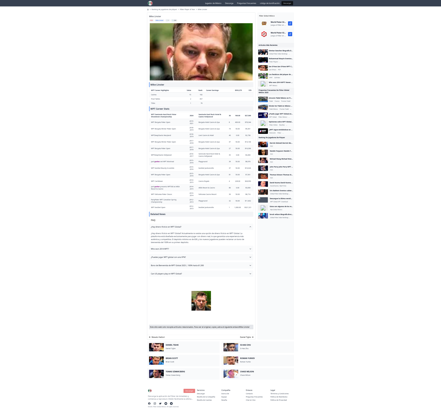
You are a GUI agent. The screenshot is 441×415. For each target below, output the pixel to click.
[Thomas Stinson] (263, 176)
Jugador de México (213, 3)
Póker (279, 133)
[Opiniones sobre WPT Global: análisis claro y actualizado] (263, 123)
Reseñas (282, 125)
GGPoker (277, 78)
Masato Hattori (158, 337)
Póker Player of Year (187, 9)
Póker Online (273, 125)
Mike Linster (202, 9)
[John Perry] (263, 168)
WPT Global (273, 117)
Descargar (287, 3)
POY (279, 70)
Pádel (271, 101)
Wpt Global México (276, 210)
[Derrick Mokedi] (263, 144)
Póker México (282, 117)
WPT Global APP (275, 202)
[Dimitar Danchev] (263, 52)
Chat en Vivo (250, 400)
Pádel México (273, 109)
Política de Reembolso (278, 397)
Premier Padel (285, 101)
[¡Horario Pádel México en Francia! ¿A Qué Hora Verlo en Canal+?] (263, 99)
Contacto (249, 393)
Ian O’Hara (272, 70)
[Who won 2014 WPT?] (263, 84)
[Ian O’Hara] (263, 68)
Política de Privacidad (278, 400)
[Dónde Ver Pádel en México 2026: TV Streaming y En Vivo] (263, 107)
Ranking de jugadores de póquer (164, 9)
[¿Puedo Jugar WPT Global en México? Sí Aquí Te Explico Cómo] (263, 115)
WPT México (273, 86)
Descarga (229, 3)
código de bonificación (270, 3)
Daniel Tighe (245, 337)
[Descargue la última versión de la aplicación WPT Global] (263, 200)
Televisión (272, 133)
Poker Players (273, 62)
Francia (277, 101)
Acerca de (225, 393)
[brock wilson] (263, 216)
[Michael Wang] (263, 160)
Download (284, 202)
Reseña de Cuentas (204, 400)
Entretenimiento (288, 133)
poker (157, 161)
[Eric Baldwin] (263, 192)
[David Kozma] (263, 184)
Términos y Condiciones (279, 393)
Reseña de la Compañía (206, 397)
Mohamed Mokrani (286, 62)
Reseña (224, 400)
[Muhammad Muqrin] (263, 60)
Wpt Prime (283, 186)
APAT (271, 78)
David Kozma (274, 186)
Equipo (224, 397)
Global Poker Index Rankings (278, 54)
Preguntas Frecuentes (246, 3)
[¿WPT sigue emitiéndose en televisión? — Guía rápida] (263, 131)
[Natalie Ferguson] (263, 152)
